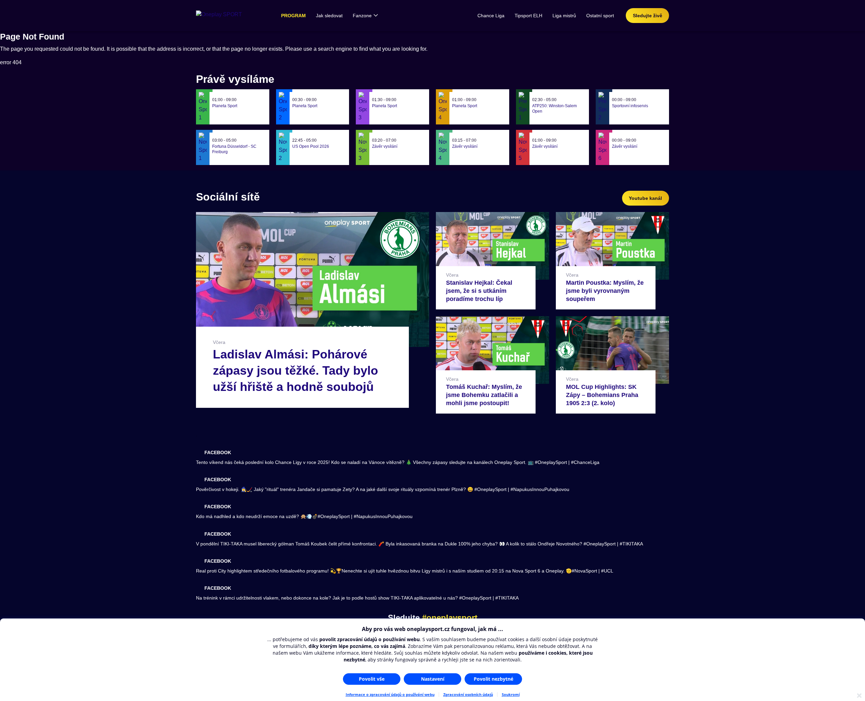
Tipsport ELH (528, 15)
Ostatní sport (600, 15)
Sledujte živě (647, 15)
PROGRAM (293, 15)
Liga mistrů (564, 15)
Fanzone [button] (362, 15)
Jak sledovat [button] (329, 15)
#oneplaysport (449, 617)
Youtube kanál (645, 198)
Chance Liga (490, 15)
